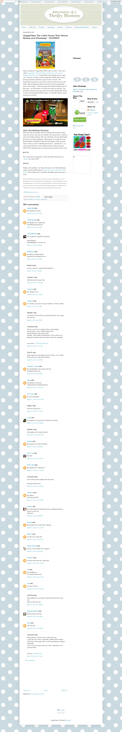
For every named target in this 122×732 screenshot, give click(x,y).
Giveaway (37, 199)
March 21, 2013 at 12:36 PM (35, 500)
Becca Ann (30, 453)
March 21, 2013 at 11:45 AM (35, 486)
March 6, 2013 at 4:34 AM (34, 259)
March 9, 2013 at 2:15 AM (34, 294)
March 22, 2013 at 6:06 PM (35, 605)
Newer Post (26, 690)
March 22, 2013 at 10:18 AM (35, 563)
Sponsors (69, 27)
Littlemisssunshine (32, 611)
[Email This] (45, 197)
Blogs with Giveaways (82, 27)
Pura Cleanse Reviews (42, 343)
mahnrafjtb (30, 208)
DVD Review (31, 199)
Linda (29, 380)
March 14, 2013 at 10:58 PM (35, 423)
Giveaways (50, 27)
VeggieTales (44, 199)
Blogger (68, 720)
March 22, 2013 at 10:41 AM (35, 577)
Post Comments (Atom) (37, 694)
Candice (29, 506)
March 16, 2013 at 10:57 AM (35, 435)
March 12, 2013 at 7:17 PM (35, 411)
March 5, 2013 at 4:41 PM (34, 227)
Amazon (25, 159)
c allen (29, 418)
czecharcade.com (37, 653)
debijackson (30, 252)
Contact (94, 27)
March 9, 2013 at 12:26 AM (35, 283)
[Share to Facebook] (50, 197)
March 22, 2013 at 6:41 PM (35, 616)
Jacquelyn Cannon (32, 366)
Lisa (28, 583)
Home (24, 27)
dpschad (29, 441)
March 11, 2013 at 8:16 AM (35, 387)
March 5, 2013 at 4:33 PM (34, 213)
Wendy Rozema (32, 546)
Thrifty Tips (32, 27)
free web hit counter (61, 712)
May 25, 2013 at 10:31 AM (34, 656)
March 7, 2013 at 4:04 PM (34, 271)
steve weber (30, 394)
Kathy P (29, 534)
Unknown (30, 289)
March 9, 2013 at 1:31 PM (34, 306)
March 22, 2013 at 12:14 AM (35, 528)
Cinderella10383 (32, 234)
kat (28, 569)
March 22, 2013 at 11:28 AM (35, 589)
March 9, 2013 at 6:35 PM (34, 320)
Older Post (64, 690)
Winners (60, 27)
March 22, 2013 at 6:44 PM (35, 628)
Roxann (29, 522)
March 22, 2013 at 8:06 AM (35, 551)
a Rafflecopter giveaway (30, 192)
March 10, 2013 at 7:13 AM (35, 346)
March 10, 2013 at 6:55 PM (35, 360)
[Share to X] (48, 197)
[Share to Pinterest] (52, 197)
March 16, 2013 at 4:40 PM (35, 447)
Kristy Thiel (30, 465)
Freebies (41, 27)
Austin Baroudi (31, 220)
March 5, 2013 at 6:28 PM (34, 245)
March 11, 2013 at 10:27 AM (35, 399)
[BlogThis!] (46, 197)
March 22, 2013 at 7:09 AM (35, 539)
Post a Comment (30, 660)
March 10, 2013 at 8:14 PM (35, 374)
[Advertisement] (45, 675)
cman (28, 623)
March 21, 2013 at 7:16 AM (35, 458)
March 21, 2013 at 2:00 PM (35, 516)
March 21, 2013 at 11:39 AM (35, 470)
